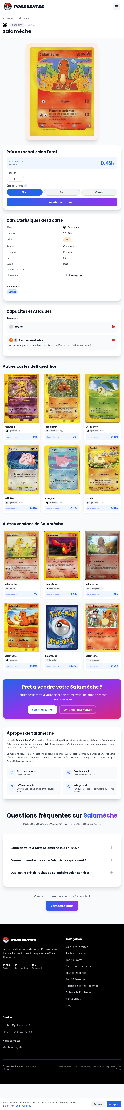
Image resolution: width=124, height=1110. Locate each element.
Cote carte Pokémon (78, 992)
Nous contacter (12, 1040)
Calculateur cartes (77, 947)
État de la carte (15, 185)
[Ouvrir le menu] (116, 6)
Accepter (114, 1104)
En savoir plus (23, 1105)
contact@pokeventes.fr (17, 1025)
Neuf (24, 192)
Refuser (98, 1104)
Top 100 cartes (75, 960)
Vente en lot (73, 998)
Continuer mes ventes (77, 709)
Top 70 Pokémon (76, 979)
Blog (68, 1005)
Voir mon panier (42, 709)
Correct (99, 192)
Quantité (11, 172)
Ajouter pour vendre (62, 202)
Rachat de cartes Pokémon (82, 986)
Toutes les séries (76, 973)
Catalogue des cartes (79, 966)
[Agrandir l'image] (30, 48)
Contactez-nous (62, 906)
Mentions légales (13, 1047)
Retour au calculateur (18, 18)
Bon (62, 192)
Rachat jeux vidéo (76, 953)
